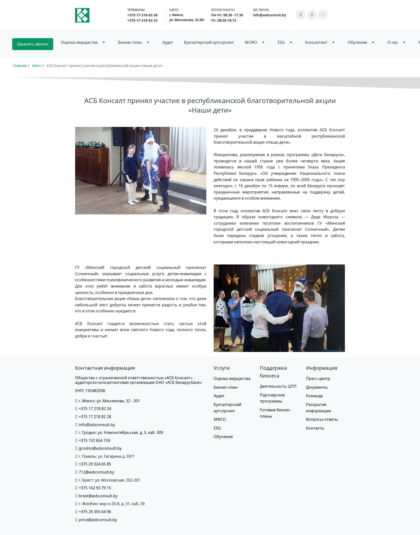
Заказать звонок (32, 44)
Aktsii (36, 65)
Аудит (167, 42)
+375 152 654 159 (94, 440)
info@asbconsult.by (97, 424)
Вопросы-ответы (322, 419)
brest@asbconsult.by (98, 496)
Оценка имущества (232, 378)
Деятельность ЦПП (278, 386)
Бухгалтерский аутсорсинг (209, 42)
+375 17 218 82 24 (95, 408)
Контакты (315, 428)
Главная (19, 65)
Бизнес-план (225, 387)
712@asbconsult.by (96, 472)
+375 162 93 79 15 (95, 488)
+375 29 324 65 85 (95, 464)
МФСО (220, 419)
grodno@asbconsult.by (100, 448)
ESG (217, 428)
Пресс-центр (318, 378)
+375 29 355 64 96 (95, 511)
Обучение (223, 436)
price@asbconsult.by (98, 519)
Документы (316, 387)
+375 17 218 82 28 (95, 416)
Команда (314, 395)
